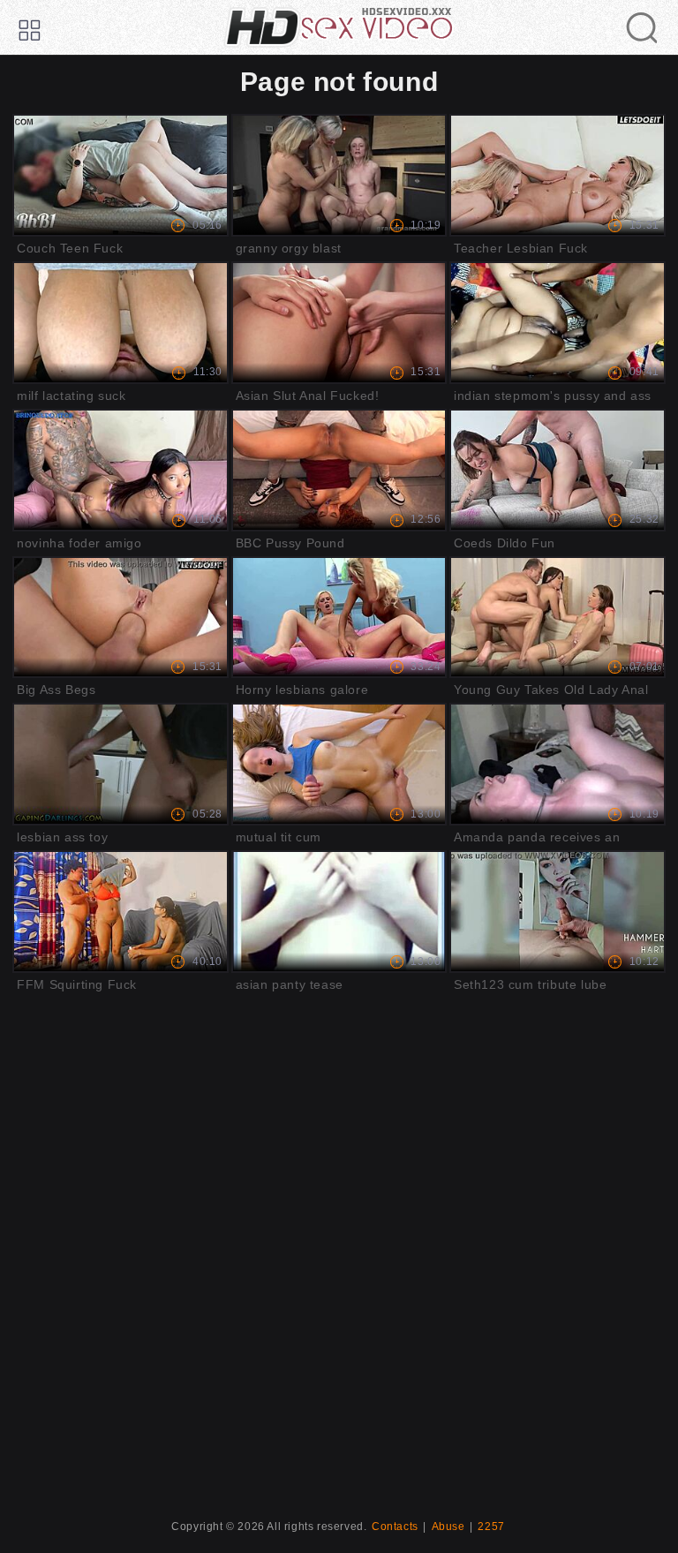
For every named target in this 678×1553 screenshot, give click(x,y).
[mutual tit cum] (339, 764)
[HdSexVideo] (339, 27)
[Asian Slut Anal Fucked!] (339, 322)
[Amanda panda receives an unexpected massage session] (557, 764)
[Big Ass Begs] (120, 617)
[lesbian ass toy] (120, 764)
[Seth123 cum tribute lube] (557, 911)
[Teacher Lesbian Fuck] (557, 175)
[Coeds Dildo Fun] (557, 470)
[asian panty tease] (339, 911)
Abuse (448, 1526)
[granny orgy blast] (339, 175)
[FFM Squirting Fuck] (120, 911)
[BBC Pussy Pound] (339, 470)
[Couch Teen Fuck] (120, 175)
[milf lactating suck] (120, 322)
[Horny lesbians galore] (339, 617)
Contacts (395, 1526)
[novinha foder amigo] (120, 470)
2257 (491, 1526)
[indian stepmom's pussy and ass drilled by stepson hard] (557, 322)
